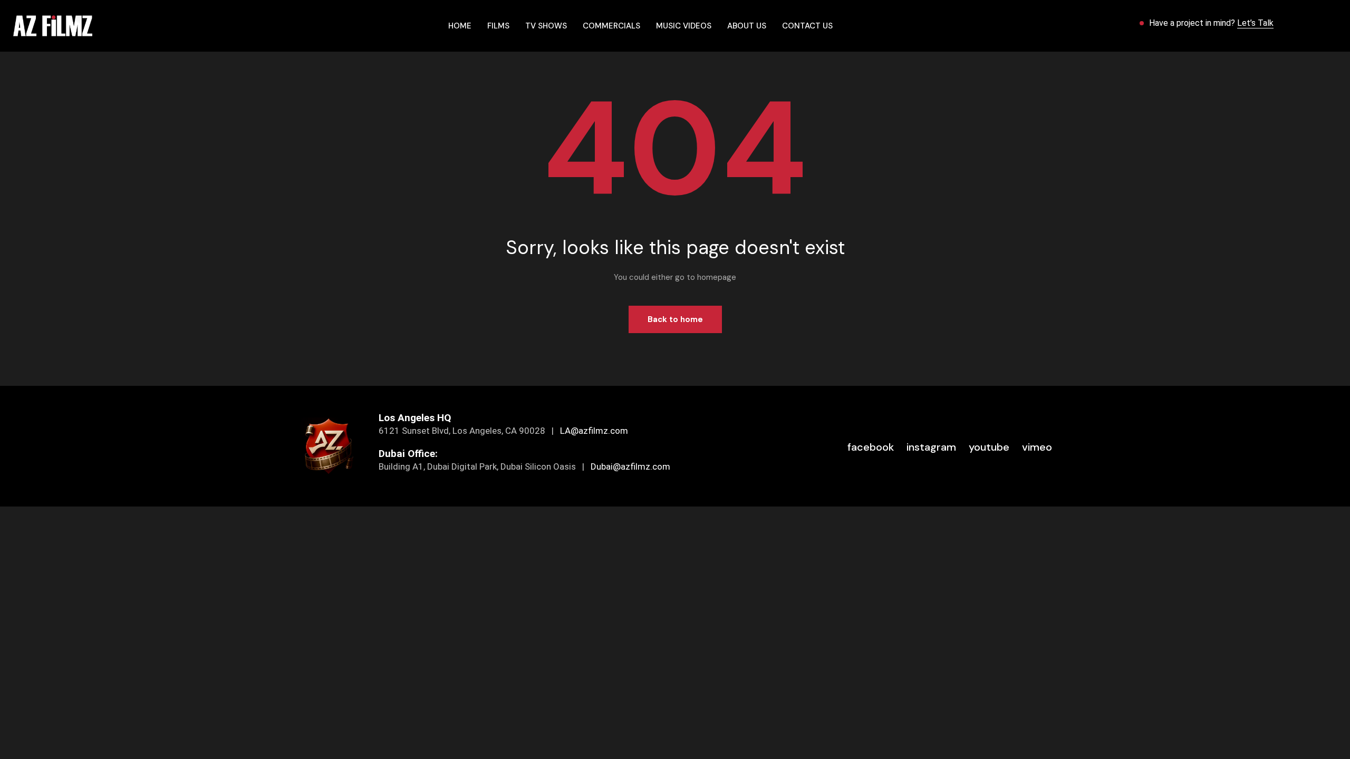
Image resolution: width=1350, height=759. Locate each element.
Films (498, 26)
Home (459, 26)
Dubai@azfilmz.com (630, 466)
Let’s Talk (1255, 23)
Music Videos (683, 26)
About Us (746, 26)
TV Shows (546, 26)
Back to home (675, 319)
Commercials (611, 26)
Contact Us (807, 26)
